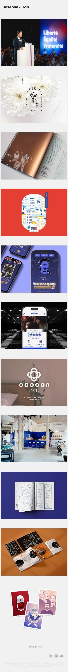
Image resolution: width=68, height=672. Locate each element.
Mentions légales (10, 663)
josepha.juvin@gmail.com (45, 663)
